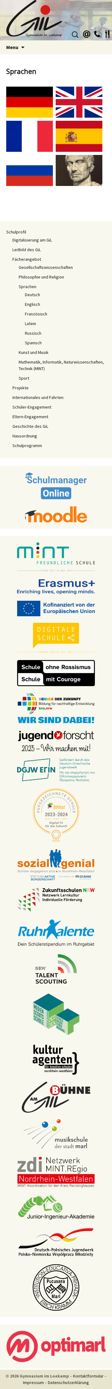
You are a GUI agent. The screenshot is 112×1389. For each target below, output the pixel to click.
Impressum (33, 1382)
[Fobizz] (56, 814)
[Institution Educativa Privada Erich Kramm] (56, 1287)
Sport (24, 378)
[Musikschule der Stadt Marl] (56, 1134)
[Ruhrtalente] (56, 932)
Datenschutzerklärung (68, 1382)
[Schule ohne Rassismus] (56, 672)
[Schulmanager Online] (56, 485)
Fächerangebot (26, 259)
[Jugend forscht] (56, 740)
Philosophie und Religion (41, 277)
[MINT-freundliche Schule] (56, 557)
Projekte (20, 388)
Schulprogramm (27, 445)
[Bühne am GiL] (56, 1096)
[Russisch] (30, 169)
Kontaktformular (88, 1376)
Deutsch (32, 294)
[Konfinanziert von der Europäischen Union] (56, 608)
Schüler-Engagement (31, 407)
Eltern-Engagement (30, 416)
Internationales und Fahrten (37, 397)
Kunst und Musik (34, 352)
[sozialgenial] (56, 864)
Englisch (32, 304)
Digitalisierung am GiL (32, 240)
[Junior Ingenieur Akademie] (56, 1207)
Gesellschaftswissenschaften (46, 267)
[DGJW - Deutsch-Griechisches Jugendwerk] (56, 769)
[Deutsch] (30, 101)
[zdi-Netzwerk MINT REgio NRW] (56, 1171)
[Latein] (79, 169)
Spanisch (33, 343)
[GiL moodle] (56, 514)
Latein (30, 323)
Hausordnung (24, 436)
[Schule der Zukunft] (56, 707)
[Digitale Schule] (56, 637)
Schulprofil (16, 232)
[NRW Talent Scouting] (56, 968)
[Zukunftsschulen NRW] (56, 899)
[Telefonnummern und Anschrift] (97, 33)
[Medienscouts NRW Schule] (56, 1013)
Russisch (33, 333)
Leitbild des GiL (26, 249)
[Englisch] (80, 101)
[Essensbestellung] (107, 33)
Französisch (36, 314)
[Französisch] (30, 135)
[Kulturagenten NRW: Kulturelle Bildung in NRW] (56, 1059)
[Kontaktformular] (86, 33)
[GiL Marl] (56, 20)
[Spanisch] (80, 135)
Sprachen (27, 286)
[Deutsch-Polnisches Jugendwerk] (56, 1241)
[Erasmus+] (56, 586)
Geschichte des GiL (30, 426)
